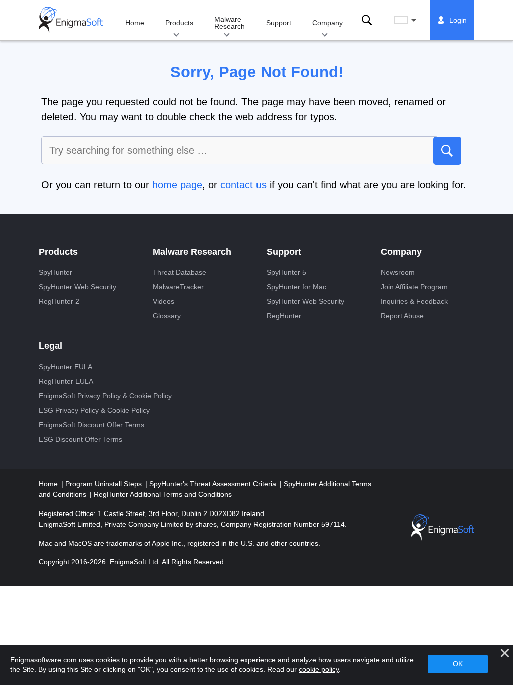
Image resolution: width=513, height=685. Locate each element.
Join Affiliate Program (414, 287)
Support (278, 23)
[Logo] (71, 20)
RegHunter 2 (59, 301)
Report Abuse (402, 316)
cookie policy (319, 669)
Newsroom (398, 272)
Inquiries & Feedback (414, 301)
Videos (163, 301)
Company (327, 23)
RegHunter (284, 316)
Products (179, 23)
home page (177, 184)
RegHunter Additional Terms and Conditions (163, 494)
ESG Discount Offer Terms (80, 439)
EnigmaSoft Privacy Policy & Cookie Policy (105, 396)
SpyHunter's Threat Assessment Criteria (213, 484)
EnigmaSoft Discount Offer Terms (91, 425)
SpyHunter (55, 272)
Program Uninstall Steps (104, 484)
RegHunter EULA (66, 381)
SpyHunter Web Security (77, 287)
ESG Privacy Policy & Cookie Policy (94, 410)
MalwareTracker (178, 287)
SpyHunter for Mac (296, 287)
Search (366, 20)
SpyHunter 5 (286, 272)
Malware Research (229, 22)
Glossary (167, 316)
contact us (243, 184)
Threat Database (179, 272)
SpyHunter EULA (65, 367)
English (414, 20)
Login (458, 20)
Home (134, 23)
